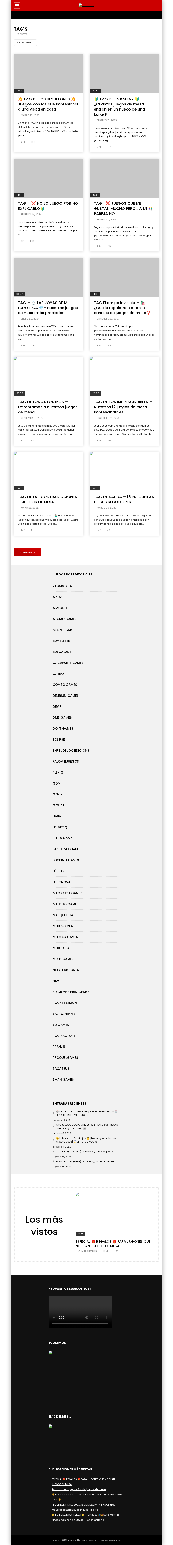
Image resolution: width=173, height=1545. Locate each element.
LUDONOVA (61, 882)
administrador (87, 1251)
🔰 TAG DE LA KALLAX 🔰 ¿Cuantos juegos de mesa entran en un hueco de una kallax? (119, 106)
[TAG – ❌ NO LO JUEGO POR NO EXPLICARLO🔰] (48, 178)
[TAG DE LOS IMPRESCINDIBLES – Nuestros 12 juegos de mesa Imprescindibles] (124, 376)
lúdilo (58, 871)
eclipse (59, 739)
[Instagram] (133, 15)
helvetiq (60, 827)
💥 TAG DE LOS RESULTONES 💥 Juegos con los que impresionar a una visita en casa (48, 104)
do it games (63, 728)
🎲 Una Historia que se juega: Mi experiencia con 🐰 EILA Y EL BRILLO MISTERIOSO (87, 1113)
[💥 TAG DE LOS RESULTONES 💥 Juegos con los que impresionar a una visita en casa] (48, 73)
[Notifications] (158, 15)
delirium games (66, 695)
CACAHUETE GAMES (68, 662)
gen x (57, 794)
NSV (56, 981)
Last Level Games (67, 849)
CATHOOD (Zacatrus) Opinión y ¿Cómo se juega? (85, 1151)
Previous (27, 552)
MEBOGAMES (63, 926)
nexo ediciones (66, 970)
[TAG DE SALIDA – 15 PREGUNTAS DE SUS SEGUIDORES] (124, 471)
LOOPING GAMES (66, 860)
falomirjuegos (66, 761)
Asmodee (60, 608)
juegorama (63, 838)
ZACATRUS (61, 1068)
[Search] (157, 5)
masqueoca (63, 915)
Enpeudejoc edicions (71, 750)
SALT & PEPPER (64, 1014)
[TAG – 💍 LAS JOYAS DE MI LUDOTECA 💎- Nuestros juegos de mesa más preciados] (48, 277)
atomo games (65, 619)
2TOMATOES (62, 586)
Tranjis (59, 1046)
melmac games (65, 937)
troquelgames (65, 1057)
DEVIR (57, 706)
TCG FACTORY (64, 1035)
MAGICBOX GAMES (67, 893)
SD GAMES (61, 1024)
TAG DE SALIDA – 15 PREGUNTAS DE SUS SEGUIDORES (124, 499)
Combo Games (65, 684)
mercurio (61, 948)
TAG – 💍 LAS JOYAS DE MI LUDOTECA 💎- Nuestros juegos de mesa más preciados (48, 308)
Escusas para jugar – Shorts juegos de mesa (79, 1489)
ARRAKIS (59, 597)
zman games (63, 1079)
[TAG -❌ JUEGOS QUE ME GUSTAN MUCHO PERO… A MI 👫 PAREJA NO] (124, 178)
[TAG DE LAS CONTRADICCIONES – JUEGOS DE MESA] (48, 471)
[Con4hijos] (86, 5)
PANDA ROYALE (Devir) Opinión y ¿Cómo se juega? (85, 1161)
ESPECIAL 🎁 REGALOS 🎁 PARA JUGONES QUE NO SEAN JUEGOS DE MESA (113, 1244)
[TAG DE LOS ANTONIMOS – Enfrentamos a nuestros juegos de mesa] (48, 376)
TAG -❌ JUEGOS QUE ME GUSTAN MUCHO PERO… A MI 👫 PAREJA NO (123, 208)
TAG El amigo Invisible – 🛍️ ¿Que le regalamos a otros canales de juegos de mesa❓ (122, 308)
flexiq (58, 772)
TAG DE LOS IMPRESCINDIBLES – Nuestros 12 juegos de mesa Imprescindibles (123, 407)
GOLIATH (59, 805)
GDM (57, 783)
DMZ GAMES (62, 717)
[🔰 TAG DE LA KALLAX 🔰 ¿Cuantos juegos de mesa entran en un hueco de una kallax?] (124, 73)
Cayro (58, 673)
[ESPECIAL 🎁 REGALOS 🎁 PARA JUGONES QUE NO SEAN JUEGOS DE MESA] (115, 1214)
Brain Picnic (63, 630)
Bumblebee (61, 641)
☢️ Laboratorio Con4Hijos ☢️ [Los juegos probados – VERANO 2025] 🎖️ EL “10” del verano (87, 1140)
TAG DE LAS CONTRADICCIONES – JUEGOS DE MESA (47, 499)
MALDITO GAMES (66, 904)
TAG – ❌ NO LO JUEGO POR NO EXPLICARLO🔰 (48, 206)
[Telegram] (141, 15)
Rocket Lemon (65, 1003)
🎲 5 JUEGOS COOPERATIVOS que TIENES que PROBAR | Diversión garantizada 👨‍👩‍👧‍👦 (87, 1126)
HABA (57, 816)
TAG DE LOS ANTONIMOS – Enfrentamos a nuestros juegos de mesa (48, 407)
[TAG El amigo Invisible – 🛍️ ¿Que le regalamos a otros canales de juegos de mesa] (124, 277)
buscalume (62, 652)
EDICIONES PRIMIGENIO (71, 992)
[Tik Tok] (150, 15)
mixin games (63, 959)
